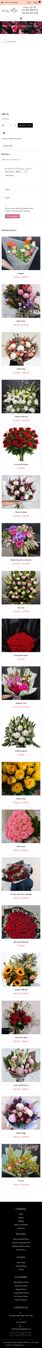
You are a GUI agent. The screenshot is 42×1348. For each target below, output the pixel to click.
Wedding (21, 1221)
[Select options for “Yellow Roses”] (21, 793)
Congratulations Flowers (21, 1293)
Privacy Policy (21, 1250)
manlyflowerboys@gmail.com (21, 1329)
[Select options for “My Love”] (21, 602)
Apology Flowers (21, 1289)
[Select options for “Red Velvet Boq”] (21, 1032)
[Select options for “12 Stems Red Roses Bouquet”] (21, 889)
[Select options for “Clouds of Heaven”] (21, 411)
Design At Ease (30, 1345)
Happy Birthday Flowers (21, 1282)
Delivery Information (21, 1225)
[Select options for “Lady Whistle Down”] (21, 1080)
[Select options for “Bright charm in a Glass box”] (21, 554)
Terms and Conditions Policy (21, 1243)
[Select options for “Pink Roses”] (21, 841)
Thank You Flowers (21, 1300)
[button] (21, 18)
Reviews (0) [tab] (8, 146)
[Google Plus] (18, 1334)
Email (7, 198)
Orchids (21, 1269)
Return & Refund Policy (21, 1239)
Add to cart (26, 125)
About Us (21, 1218)
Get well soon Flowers (21, 1296)
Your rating (10, 172)
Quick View (26, 268)
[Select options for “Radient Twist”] (21, 698)
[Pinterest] (29, 1334)
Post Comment (12, 216)
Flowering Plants (21, 1266)
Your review (10, 175)
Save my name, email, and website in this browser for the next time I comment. (19, 210)
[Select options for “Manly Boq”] (21, 363)
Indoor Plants (21, 1262)
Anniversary (26, 26)
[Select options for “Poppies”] (21, 268)
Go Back (11, 42)
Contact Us (21, 1228)
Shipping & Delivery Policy (21, 1246)
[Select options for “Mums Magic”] (21, 1127)
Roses (19, 138)
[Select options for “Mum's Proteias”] (21, 507)
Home (4, 26)
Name (7, 189)
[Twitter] (23, 1334)
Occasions (14, 26)
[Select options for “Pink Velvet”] (21, 316)
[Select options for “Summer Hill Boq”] (21, 984)
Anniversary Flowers (21, 1286)
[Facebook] (12, 1334)
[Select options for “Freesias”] (21, 1175)
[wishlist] (4, 133)
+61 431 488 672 (21, 1322)
